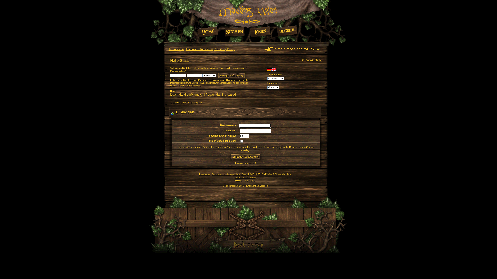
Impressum (176, 49)
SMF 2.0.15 (254, 174)
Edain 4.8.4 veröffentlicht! (187, 94)
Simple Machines (283, 174)
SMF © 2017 (268, 174)
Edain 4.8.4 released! (222, 94)
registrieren (212, 68)
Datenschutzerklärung (245, 177)
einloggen (197, 68)
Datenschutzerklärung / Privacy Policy (210, 49)
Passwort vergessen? (245, 163)
